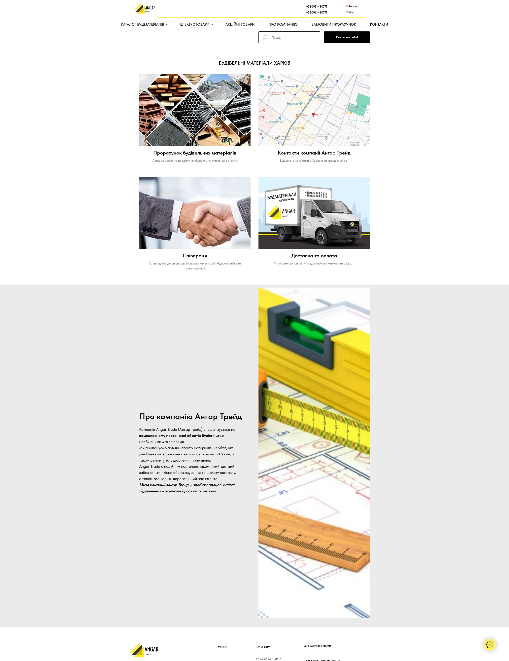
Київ (351, 12)
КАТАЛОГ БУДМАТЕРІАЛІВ (143, 24)
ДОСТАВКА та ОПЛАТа (267, 658)
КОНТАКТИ (379, 24)
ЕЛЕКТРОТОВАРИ (195, 24)
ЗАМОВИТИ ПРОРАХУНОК (334, 24)
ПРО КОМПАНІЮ (283, 24)
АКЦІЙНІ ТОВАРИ (240, 24)
